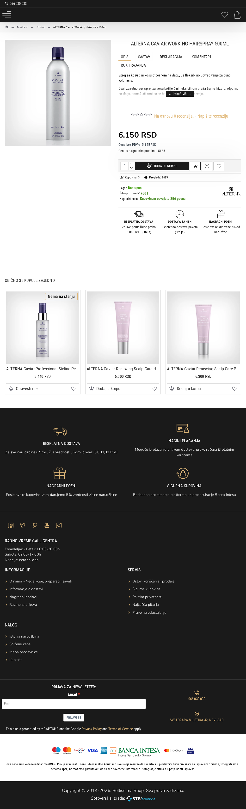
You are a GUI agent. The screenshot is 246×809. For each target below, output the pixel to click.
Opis (125, 57)
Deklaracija (171, 57)
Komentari (201, 57)
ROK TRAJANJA (133, 65)
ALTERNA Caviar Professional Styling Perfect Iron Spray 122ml (42, 368)
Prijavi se (74, 717)
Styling (41, 27)
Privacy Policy (92, 729)
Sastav (144, 57)
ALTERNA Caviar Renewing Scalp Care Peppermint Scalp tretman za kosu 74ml (203, 368)
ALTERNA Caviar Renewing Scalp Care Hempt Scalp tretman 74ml (123, 368)
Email (72, 694)
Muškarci (23, 27)
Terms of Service (120, 729)
